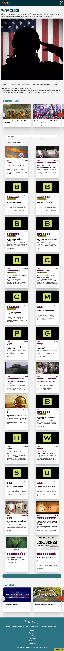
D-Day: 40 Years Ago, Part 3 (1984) (16, 381)
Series (32, 636)
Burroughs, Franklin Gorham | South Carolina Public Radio (16, 276)
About (32, 630)
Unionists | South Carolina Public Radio (46, 487)
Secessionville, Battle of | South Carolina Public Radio (15, 487)
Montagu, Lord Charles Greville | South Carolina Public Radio (46, 311)
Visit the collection (54, 92)
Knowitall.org (6, 3)
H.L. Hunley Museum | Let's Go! (15, 165)
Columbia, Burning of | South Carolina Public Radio (14, 313)
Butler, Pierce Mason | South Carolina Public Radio (14, 203)
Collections (32, 638)
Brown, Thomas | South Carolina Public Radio (46, 417)
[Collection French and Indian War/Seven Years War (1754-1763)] (17, 111)
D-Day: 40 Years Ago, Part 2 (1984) (46, 381)
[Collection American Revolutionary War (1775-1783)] (47, 111)
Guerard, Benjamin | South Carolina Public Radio (46, 347)
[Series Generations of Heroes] (17, 594)
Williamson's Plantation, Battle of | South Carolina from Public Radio (46, 452)
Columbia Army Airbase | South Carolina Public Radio (45, 276)
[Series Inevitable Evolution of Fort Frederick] (47, 594)
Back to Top (58, 649)
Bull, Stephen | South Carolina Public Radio (47, 239)
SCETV (27, 622)
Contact (32, 644)
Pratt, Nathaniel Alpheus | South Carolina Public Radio (15, 347)
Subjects (32, 633)
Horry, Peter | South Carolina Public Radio (16, 452)
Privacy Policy (43, 647)
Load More (31, 576)
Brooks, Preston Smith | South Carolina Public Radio (15, 239)
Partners (32, 5)
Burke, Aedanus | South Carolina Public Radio (46, 203)
